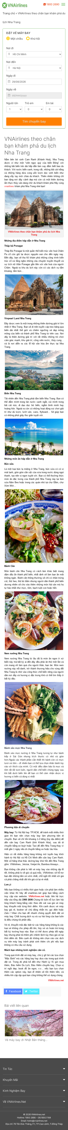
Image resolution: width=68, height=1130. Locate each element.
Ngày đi (11, 75)
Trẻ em (29, 103)
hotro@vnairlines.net (37, 1120)
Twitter (33, 991)
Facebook (14, 991)
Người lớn (12, 103)
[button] (34, 1069)
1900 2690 (52, 4)
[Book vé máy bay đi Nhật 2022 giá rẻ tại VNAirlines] (34, 1023)
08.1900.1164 (44, 1117)
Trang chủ (9, 13)
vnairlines (9, 186)
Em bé (50, 103)
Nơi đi (10, 48)
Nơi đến (11, 62)
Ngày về (11, 89)
